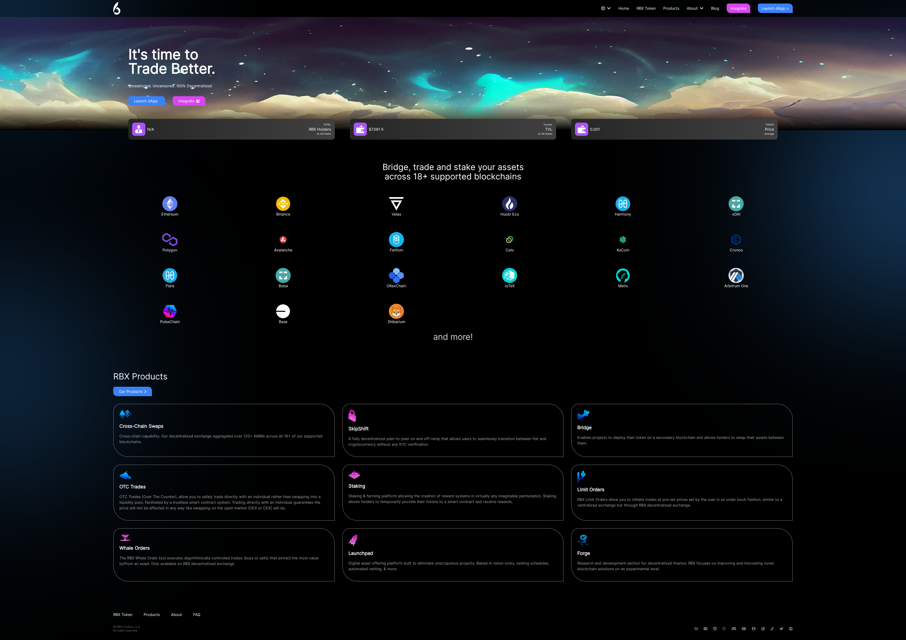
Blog (715, 8)
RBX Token (646, 8)
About (692, 8)
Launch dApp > (775, 8)
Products (671, 8)
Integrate (738, 8)
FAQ (196, 614)
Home (623, 8)
